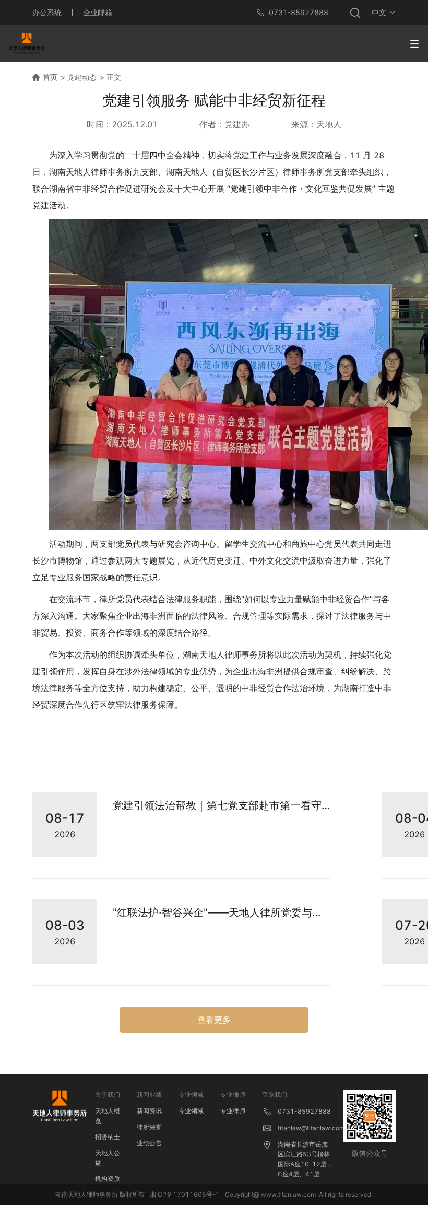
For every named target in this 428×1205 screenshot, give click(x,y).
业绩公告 (149, 1143)
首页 (50, 77)
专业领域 (191, 1111)
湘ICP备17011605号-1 (185, 1194)
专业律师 (232, 1111)
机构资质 (107, 1179)
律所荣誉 (149, 1127)
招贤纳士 (107, 1137)
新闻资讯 (149, 1111)
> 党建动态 (79, 77)
